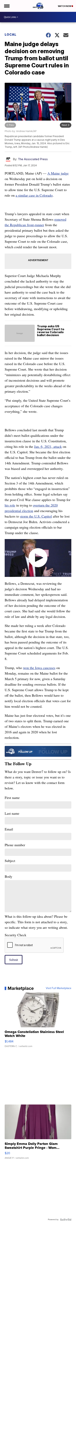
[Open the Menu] (6, 6)
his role (10, 505)
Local (10, 34)
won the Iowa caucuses (39, 667)
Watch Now (65, 6)
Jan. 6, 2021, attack (48, 446)
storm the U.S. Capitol (36, 516)
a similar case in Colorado (34, 195)
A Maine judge (58, 173)
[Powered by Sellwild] (65, 1219)
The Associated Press (33, 159)
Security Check (15, 935)
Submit (13, 960)
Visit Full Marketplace (58, 988)
